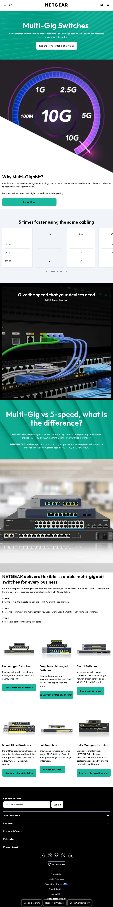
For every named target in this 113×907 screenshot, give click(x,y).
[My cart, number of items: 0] (108, 5)
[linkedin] (70, 855)
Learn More (29, 202)
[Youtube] (56, 855)
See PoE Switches (52, 769)
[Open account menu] (101, 5)
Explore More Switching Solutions (56, 45)
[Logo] (56, 5)
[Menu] (5, 5)
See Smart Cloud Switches (19, 773)
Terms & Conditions (56, 889)
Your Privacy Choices (53, 884)
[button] (47, 271)
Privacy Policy (56, 874)
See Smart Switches (90, 690)
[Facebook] (42, 855)
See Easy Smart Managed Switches (57, 694)
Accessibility (56, 894)
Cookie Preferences (56, 879)
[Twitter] (63, 855)
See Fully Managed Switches (93, 773)
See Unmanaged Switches (19, 687)
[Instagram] (49, 855)
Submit (57, 804)
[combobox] (8, 4)
